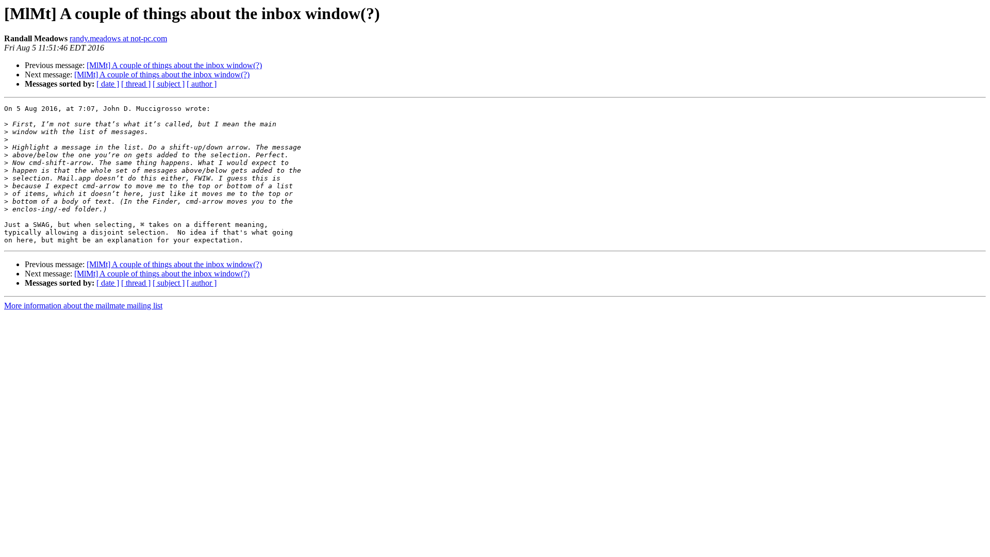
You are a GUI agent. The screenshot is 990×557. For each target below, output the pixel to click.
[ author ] (202, 83)
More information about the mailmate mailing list (83, 305)
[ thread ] (136, 83)
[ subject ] (169, 83)
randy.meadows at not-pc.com (118, 38)
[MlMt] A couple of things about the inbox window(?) (174, 65)
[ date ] (107, 83)
